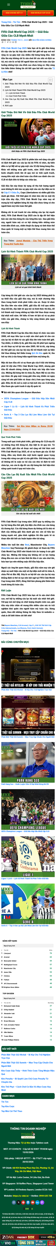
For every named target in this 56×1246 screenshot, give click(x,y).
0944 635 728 (45, 1196)
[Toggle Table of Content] (49, 80)
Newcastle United (10, 961)
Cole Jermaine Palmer (12, 1025)
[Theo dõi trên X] (18, 1202)
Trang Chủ (6, 22)
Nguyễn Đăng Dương (42, 40)
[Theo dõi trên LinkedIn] (28, 1202)
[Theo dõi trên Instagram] (14, 1202)
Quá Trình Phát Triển (17, 96)
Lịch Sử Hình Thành (17, 93)
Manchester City (10, 968)
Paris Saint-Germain (35, 628)
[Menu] (8, 4)
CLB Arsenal (23, 625)
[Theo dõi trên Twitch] (42, 1202)
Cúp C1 (31, 625)
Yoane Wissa (8, 1036)
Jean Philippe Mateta (11, 1040)
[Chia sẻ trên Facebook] (5, 42)
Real (27, 544)
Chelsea (7, 976)
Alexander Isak (9, 1013)
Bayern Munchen (11, 625)
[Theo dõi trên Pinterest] (23, 1202)
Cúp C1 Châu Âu (11, 192)
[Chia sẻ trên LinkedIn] (16, 42)
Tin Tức (16, 22)
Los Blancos (21, 628)
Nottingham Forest (10, 965)
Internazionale (10, 628)
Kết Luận (9, 105)
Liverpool (7, 953)
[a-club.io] (28, 4)
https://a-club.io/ (21, 1196)
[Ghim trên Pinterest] (13, 42)
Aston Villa (7, 972)
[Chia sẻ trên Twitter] (8, 42)
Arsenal (6, 957)
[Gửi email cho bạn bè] (10, 42)
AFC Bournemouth (10, 984)
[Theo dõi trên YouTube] (33, 1202)
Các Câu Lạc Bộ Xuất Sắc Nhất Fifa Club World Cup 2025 (28, 101)
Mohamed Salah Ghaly (12, 1006)
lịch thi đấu (37, 353)
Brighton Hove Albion (11, 987)
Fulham (6, 980)
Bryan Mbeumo (9, 1021)
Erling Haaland (9, 1010)
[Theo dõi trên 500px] (37, 1202)
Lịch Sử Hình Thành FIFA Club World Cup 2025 (25, 90)
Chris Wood (8, 1017)
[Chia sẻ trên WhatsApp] (3, 42)
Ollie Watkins (8, 1032)
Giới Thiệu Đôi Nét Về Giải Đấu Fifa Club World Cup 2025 (28, 85)
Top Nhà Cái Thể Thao (11, 1111)
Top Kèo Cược (7, 1106)
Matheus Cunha (9, 1028)
